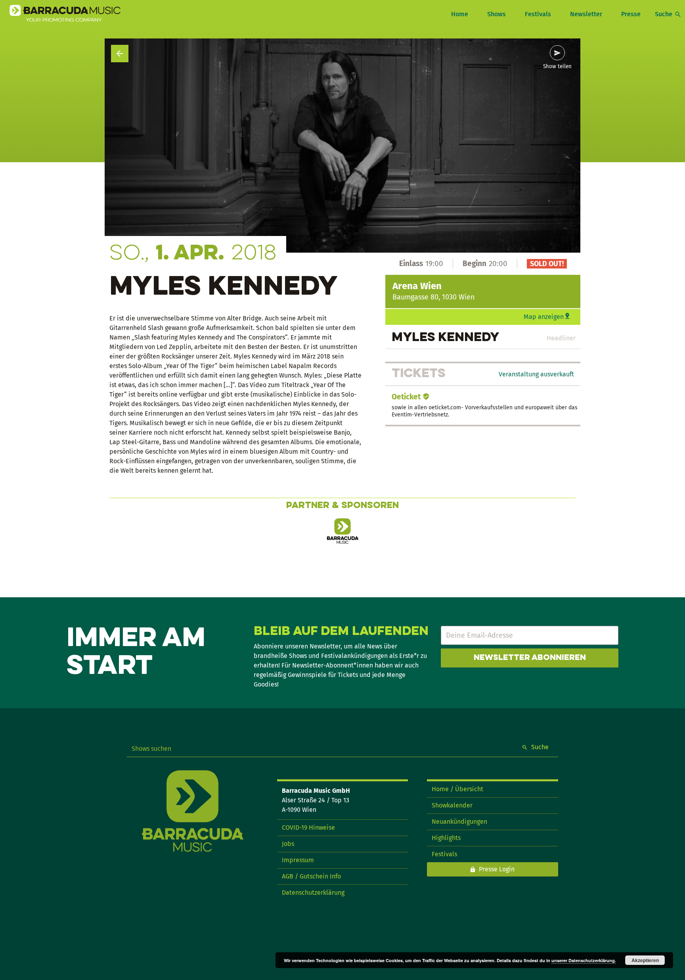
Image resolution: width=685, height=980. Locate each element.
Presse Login (497, 869)
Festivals (538, 14)
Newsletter (586, 14)
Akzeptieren (645, 960)
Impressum (298, 860)
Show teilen (557, 66)
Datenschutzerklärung (313, 892)
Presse (631, 14)
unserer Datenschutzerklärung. (583, 960)
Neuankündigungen (459, 821)
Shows (496, 14)
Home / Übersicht (457, 789)
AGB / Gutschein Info (311, 876)
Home (459, 14)
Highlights (446, 838)
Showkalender (452, 805)
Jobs (288, 844)
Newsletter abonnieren (530, 658)
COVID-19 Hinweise (308, 827)
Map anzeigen (544, 316)
